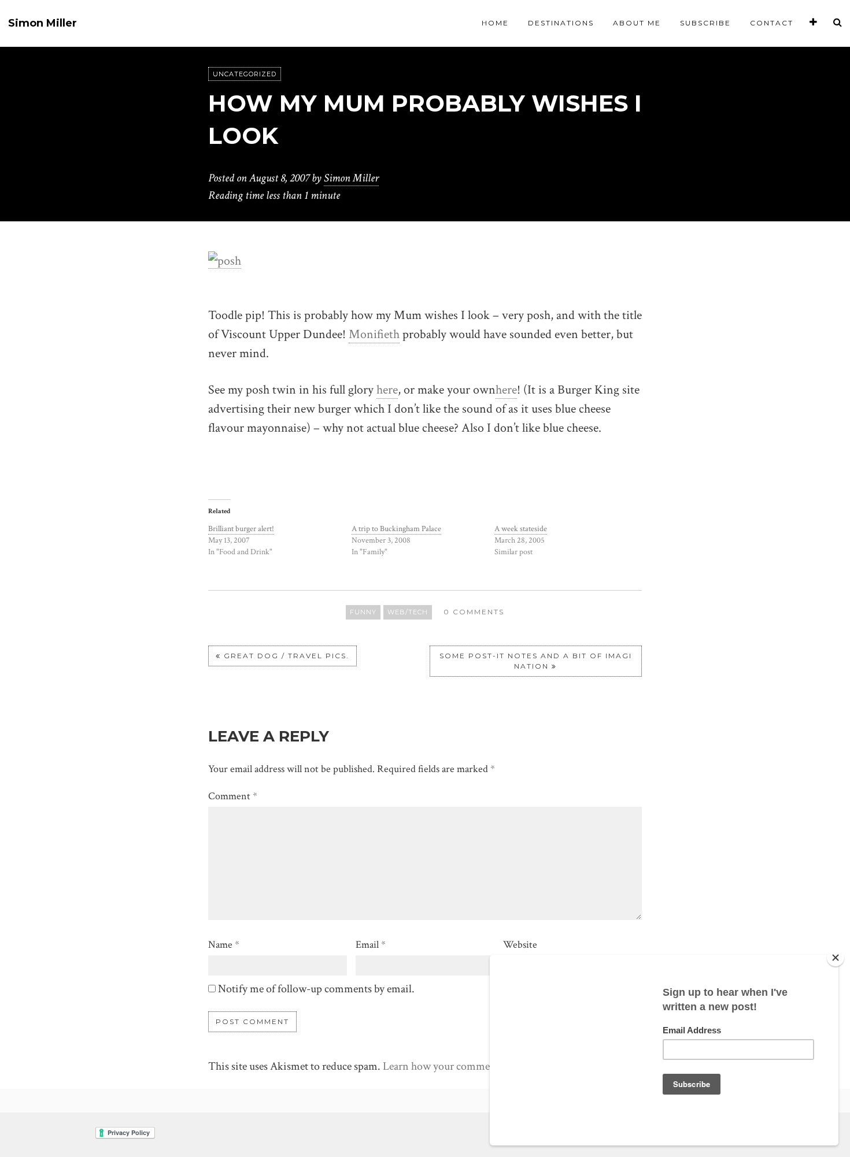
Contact (771, 22)
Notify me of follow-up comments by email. (316, 988)
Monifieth (374, 334)
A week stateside (520, 529)
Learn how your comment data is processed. (481, 1066)
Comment (232, 796)
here (387, 389)
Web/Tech (407, 612)
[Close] (835, 957)
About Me (637, 22)
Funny (363, 612)
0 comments (474, 611)
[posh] (224, 260)
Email (371, 944)
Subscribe (705, 22)
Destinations (561, 22)
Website (520, 944)
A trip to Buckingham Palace (396, 529)
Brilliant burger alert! (241, 529)
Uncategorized (244, 74)
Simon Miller (42, 23)
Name (223, 944)
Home (495, 22)
